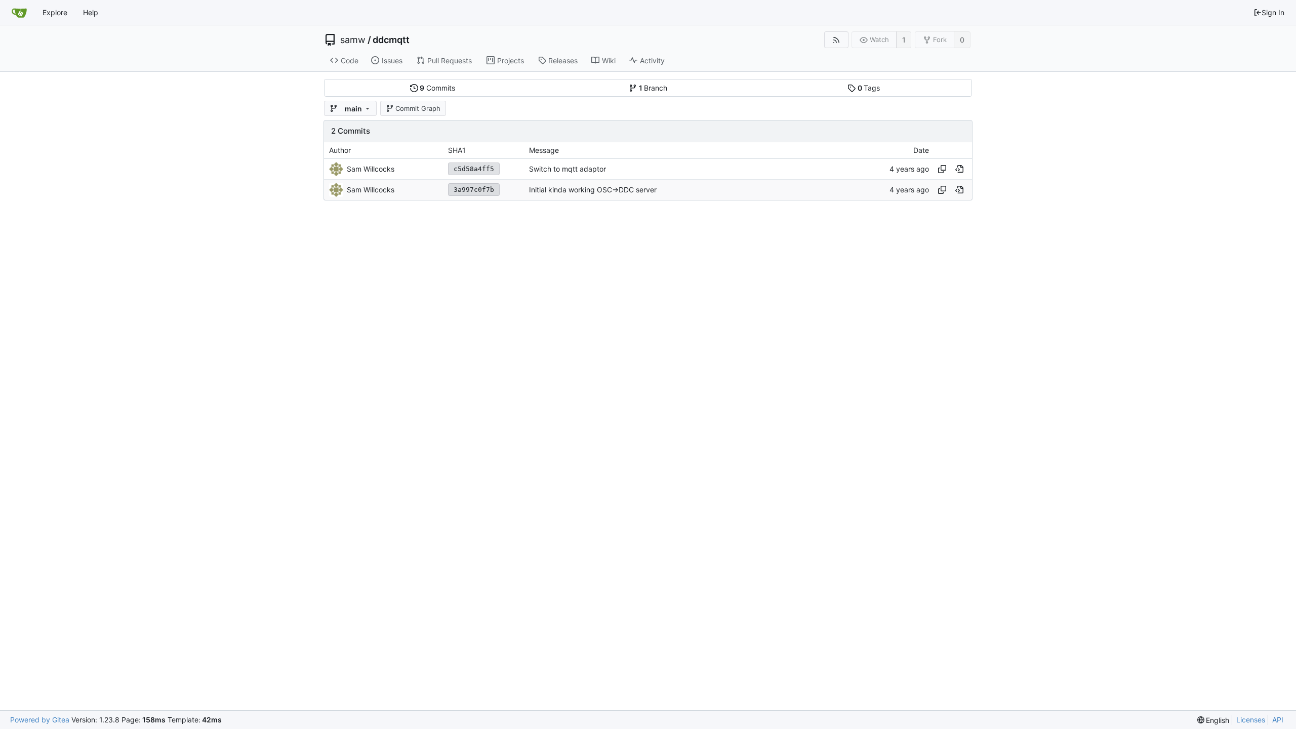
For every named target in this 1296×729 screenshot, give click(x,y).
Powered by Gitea (39, 719)
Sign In (1273, 12)
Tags (869, 88)
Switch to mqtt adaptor (567, 169)
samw (353, 40)
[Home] (19, 13)
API (1277, 719)
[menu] (1213, 720)
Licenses (1250, 719)
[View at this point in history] (959, 169)
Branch (653, 88)
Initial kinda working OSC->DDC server (593, 189)
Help (90, 12)
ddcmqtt (391, 40)
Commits (437, 88)
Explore (55, 12)
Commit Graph (417, 108)
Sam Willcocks (370, 169)
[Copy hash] (942, 169)
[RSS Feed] (836, 39)
